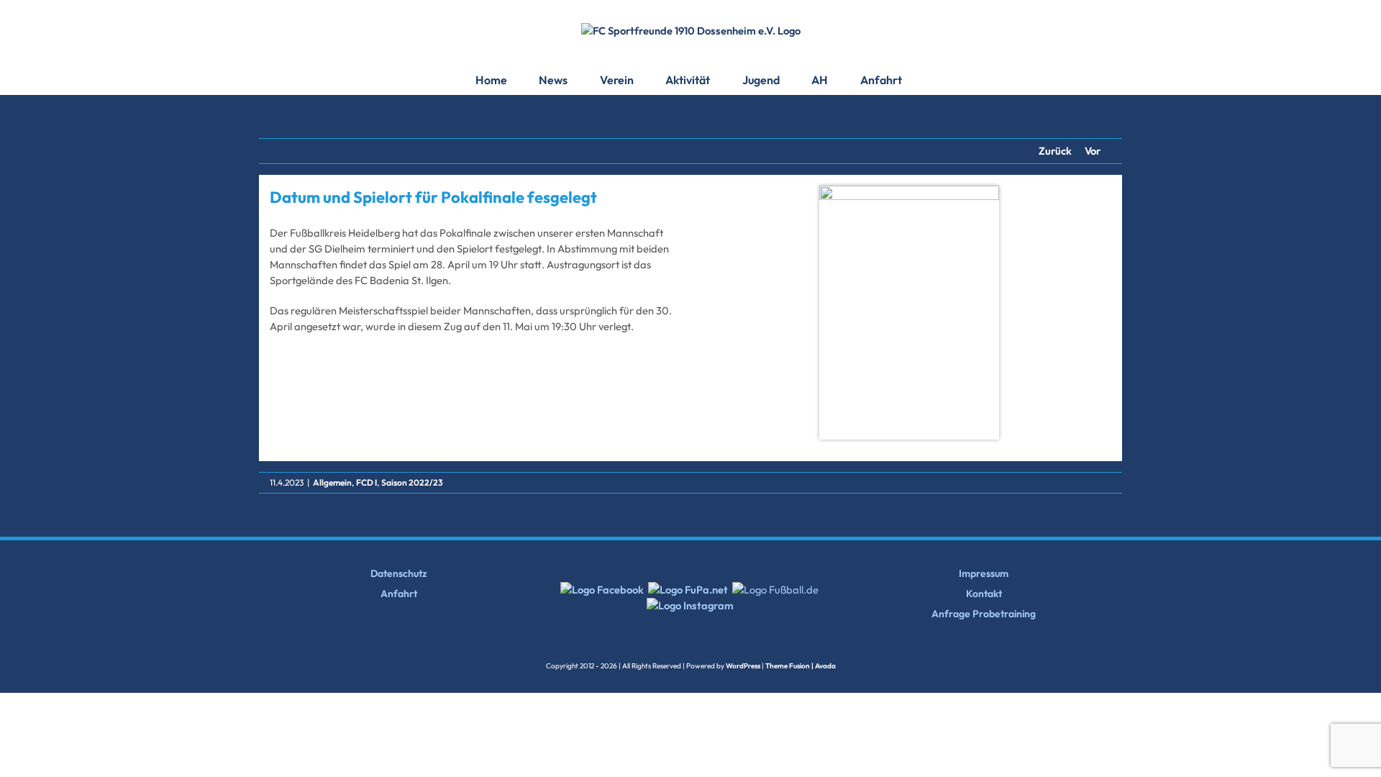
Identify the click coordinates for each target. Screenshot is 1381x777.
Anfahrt (398, 593)
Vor (1092, 151)
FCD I (366, 482)
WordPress (743, 666)
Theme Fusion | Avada (800, 666)
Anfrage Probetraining (983, 614)
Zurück (1055, 151)
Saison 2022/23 (412, 482)
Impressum (983, 573)
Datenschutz (398, 573)
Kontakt (984, 593)
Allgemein (332, 482)
